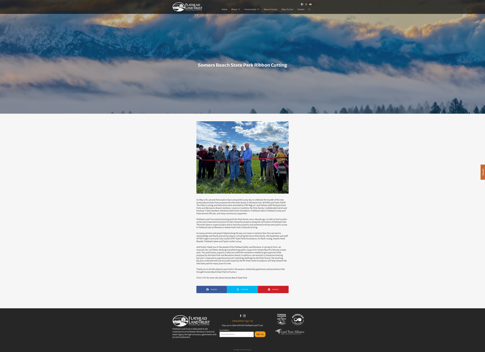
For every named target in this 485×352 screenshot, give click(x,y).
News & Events (270, 9)
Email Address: (225, 330)
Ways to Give (287, 9)
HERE (204, 278)
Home (224, 9)
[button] (309, 9)
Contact (300, 9)
